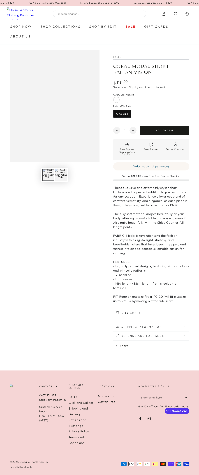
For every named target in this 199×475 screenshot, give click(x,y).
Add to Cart (165, 130)
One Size (122, 114)
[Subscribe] (187, 397)
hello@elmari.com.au (53, 399)
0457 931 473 (47, 395)
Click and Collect (81, 403)
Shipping (134, 87)
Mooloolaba (107, 396)
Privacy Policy (79, 431)
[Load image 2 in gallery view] (61, 175)
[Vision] (116, 99)
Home (116, 57)
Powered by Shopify (21, 466)
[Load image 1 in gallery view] (48, 175)
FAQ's (73, 397)
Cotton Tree (107, 402)
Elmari (23, 461)
